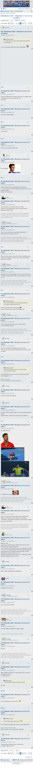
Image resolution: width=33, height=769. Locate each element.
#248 (2, 204)
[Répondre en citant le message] (28, 28)
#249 (2, 229)
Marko (2, 87)
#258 (2, 428)
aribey (2, 707)
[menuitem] (4, 9)
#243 (2, 112)
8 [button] (18, 23)
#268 (2, 698)
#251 (2, 271)
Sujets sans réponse (4, 13)
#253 (2, 321)
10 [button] (22, 23)
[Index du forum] (16, 3)
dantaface (7, 39)
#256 (2, 393)
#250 (2, 253)
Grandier (7, 578)
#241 (2, 35)
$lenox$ (6, 533)
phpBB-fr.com (19, 763)
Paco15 (7, 155)
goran (2, 105)
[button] (9, 23)
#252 (2, 297)
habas (7, 197)
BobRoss (3, 690)
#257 (2, 410)
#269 (2, 714)
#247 (2, 184)
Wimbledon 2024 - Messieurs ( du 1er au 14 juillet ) (16, 17)
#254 (2, 345)
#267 (2, 670)
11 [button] (25, 23)
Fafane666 (7, 27)
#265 (2, 626)
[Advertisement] (16, 67)
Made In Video (11, 761)
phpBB (22, 761)
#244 (2, 129)
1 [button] (13, 23)
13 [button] (29, 23)
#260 (2, 514)
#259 (2, 488)
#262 (2, 568)
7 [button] (16, 23)
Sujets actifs (12, 13)
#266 (2, 646)
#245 (2, 145)
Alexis (7, 619)
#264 (2, 602)
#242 (2, 94)
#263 (2, 585)
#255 (2, 363)
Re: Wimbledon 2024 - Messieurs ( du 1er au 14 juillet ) (16, 32)
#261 (2, 541)
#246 (2, 162)
